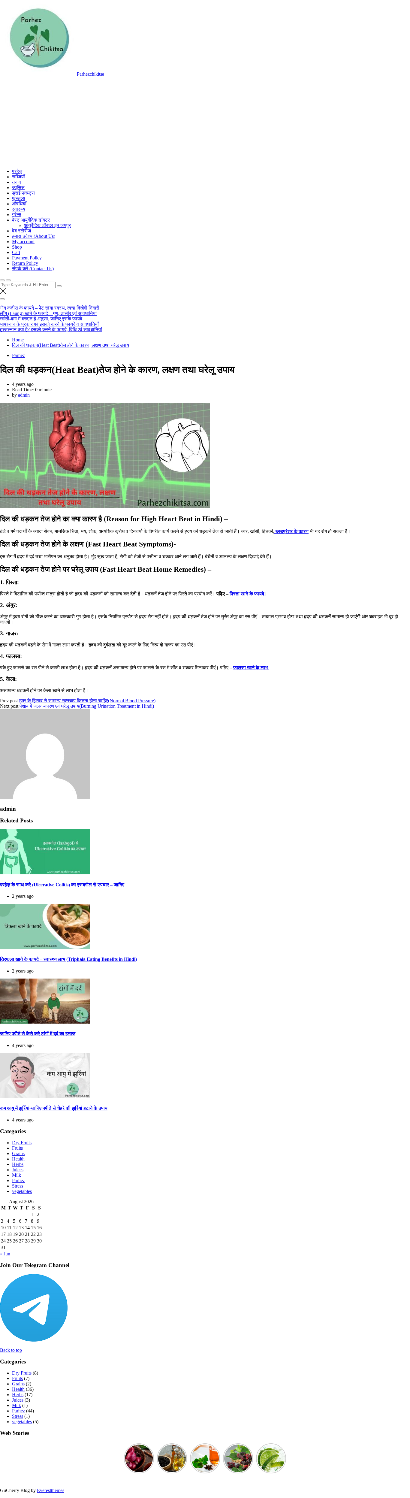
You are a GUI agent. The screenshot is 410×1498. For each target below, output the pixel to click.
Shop (17, 247)
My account (23, 241)
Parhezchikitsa (90, 74)
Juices (17, 1169)
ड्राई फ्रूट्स (23, 192)
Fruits (17, 1148)
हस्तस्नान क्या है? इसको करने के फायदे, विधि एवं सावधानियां (51, 329)
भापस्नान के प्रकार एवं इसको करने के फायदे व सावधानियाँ (49, 324)
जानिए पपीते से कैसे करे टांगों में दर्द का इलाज (37, 1033)
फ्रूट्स (18, 198)
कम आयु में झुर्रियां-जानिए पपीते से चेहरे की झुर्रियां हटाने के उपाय (53, 1108)
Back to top (11, 1350)
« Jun (5, 1253)
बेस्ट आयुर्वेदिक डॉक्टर (31, 219)
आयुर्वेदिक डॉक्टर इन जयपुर (47, 225)
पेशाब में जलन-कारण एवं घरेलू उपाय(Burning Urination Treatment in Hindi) (87, 706)
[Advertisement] (205, 122)
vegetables (22, 1191)
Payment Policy (27, 257)
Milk (16, 1175)
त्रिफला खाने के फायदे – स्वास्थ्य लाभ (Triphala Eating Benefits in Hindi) (68, 959)
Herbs (17, 1164)
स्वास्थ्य (18, 209)
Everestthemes (50, 1490)
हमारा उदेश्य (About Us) (33, 236)
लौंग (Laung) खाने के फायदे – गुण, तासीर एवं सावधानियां (48, 313)
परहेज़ (17, 171)
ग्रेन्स (16, 214)
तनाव (16, 182)
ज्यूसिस (18, 187)
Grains (18, 1153)
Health (18, 1158)
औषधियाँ (19, 203)
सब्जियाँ (18, 176)
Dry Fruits (22, 1142)
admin (24, 395)
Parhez (18, 355)
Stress (17, 1185)
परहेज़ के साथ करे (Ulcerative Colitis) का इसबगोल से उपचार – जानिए (62, 884)
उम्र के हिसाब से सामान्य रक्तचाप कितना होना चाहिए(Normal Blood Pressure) (87, 700)
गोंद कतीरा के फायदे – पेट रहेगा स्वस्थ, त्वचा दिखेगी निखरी (49, 307)
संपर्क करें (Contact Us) (33, 268)
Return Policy (25, 263)
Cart (16, 252)
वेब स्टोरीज (21, 230)
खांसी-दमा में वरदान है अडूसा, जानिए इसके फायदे (41, 318)
